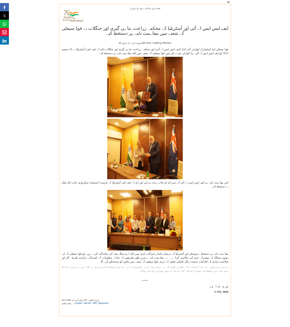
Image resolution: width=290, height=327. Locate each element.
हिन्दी (95, 302)
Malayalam (103, 302)
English (79, 302)
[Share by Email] (4, 32)
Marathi (88, 302)
